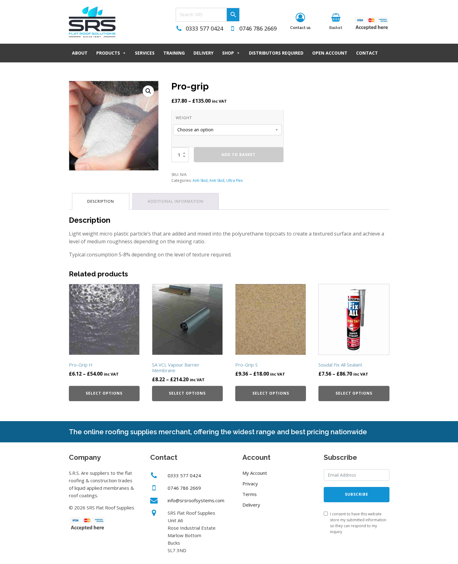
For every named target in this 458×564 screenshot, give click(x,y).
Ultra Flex (234, 180)
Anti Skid (200, 180)
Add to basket (238, 154)
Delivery (203, 53)
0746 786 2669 (258, 28)
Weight (184, 117)
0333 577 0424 (204, 28)
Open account (329, 53)
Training (174, 53)
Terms (249, 494)
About (80, 53)
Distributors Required (276, 53)
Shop (228, 53)
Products (108, 53)
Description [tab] (100, 201)
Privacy (250, 483)
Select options (104, 393)
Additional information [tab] (175, 201)
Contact (367, 53)
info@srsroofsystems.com (196, 500)
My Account (254, 473)
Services (145, 53)
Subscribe (356, 494)
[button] (148, 91)
